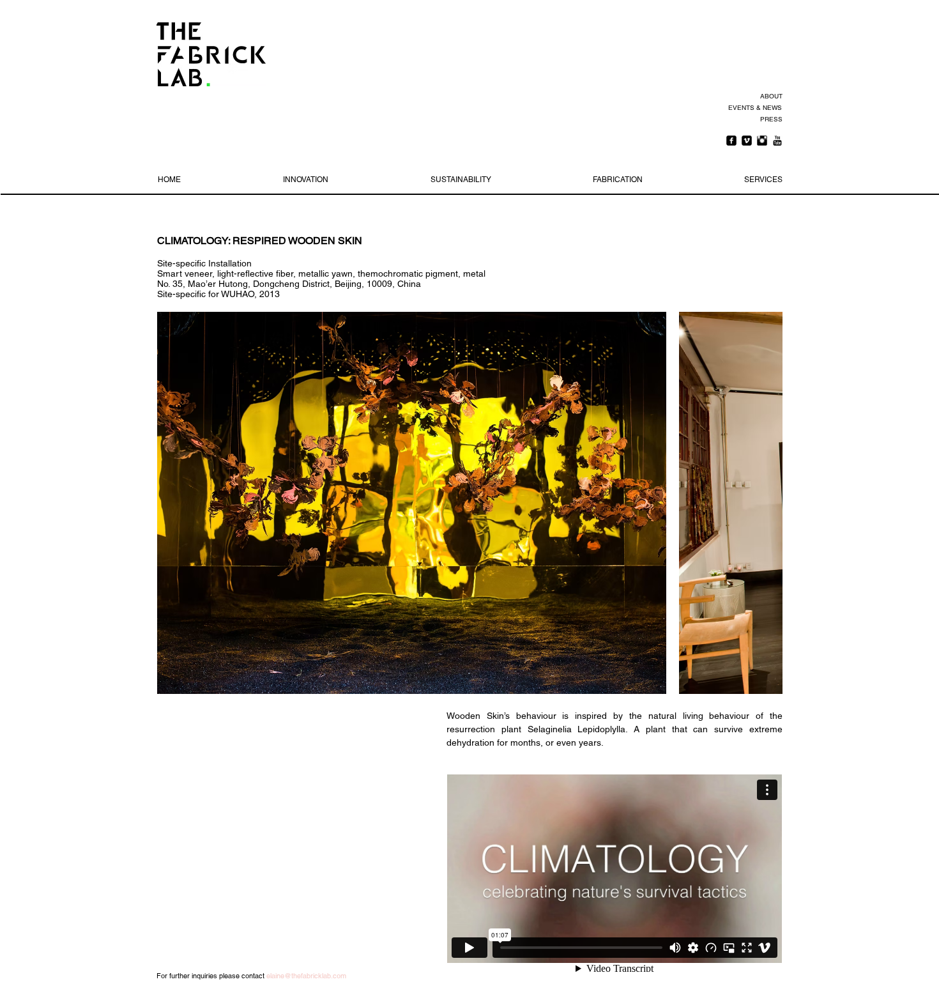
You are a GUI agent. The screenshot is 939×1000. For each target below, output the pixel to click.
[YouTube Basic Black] (777, 140)
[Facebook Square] (731, 140)
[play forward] (766, 503)
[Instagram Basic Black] (762, 140)
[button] (411, 503)
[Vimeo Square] (747, 140)
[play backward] (173, 503)
